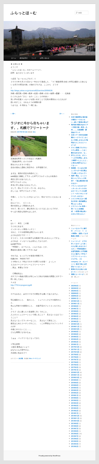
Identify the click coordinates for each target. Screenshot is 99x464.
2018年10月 (75, 329)
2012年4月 (74, 444)
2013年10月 (75, 421)
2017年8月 (74, 357)
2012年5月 (74, 441)
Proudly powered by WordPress (49, 456)
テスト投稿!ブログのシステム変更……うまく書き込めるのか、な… (79, 150)
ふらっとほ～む (24, 12)
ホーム (13, 58)
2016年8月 (74, 382)
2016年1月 (74, 395)
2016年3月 (74, 390)
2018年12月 (75, 324)
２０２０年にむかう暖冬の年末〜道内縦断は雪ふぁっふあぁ (79, 201)
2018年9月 (74, 331)
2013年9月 (74, 423)
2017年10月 (75, 352)
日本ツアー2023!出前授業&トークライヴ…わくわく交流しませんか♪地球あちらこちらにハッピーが (79, 140)
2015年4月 (74, 403)
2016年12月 (75, 372)
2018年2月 (74, 342)
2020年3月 (74, 296)
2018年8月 (74, 334)
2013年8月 (74, 426)
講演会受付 (24, 58)
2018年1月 (74, 344)
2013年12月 (75, 415)
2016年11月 (75, 375)
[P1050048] (29, 155)
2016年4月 (74, 387)
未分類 (21, 358)
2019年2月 (74, 321)
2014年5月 (74, 405)
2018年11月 (75, 326)
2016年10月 (75, 377)
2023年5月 (74, 288)
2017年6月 (74, 362)
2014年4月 (74, 408)
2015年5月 (74, 400)
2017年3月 (74, 367)
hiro (34, 132)
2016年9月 (74, 380)
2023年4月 (74, 291)
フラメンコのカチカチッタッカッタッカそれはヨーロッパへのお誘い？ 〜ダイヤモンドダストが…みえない (79, 191)
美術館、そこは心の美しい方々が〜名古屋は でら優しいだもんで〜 (79, 170)
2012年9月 (74, 431)
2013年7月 (74, 428)
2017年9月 (74, 354)
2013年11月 (75, 418)
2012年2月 (74, 446)
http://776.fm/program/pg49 (21, 285)
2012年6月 (74, 438)
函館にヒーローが (77, 274)
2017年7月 (74, 359)
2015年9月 (74, 398)
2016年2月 (74, 393)
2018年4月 (74, 339)
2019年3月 (74, 319)
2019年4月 (74, 316)
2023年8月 (74, 285)
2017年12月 (75, 347)
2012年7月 (74, 436)
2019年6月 (74, 311)
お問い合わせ (44, 58)
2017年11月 (75, 349)
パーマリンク (36, 358)
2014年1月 (74, 413)
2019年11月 (75, 303)
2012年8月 (74, 433)
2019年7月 (74, 308)
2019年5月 (74, 313)
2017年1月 (74, 370)
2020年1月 (74, 298)
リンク (33, 58)
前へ (13, 113)
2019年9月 (74, 306)
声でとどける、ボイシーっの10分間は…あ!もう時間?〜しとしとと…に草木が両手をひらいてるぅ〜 (79, 160)
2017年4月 (74, 365)
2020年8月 (74, 293)
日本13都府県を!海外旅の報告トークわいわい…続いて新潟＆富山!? (79, 119)
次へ (62, 113)
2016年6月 (74, 385)
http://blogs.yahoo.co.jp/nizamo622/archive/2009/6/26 (31, 90)
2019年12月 (75, 301)
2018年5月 (74, 336)
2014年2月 (74, 410)
